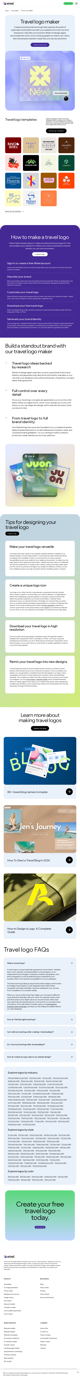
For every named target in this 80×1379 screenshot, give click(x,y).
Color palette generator (12, 1311)
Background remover (11, 1294)
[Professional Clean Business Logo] (31, 145)
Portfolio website (10, 1355)
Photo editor (8, 1291)
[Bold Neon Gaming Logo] (31, 163)
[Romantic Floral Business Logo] (31, 181)
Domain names (9, 1345)
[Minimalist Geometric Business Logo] (66, 163)
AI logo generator (48, 605)
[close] (78, 1372)
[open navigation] (76, 3)
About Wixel (44, 1294)
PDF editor (8, 1301)
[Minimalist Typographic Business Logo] (66, 145)
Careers (43, 1348)
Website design (9, 1332)
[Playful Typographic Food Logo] (13, 145)
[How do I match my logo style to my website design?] (40, 1057)
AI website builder (10, 1341)
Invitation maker (10, 1307)
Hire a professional (47, 1297)
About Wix (44, 1328)
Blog (42, 1284)
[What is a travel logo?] (40, 963)
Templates (8, 1284)
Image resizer (9, 1297)
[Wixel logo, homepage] (8, 3)
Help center (44, 1287)
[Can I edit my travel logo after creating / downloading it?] (40, 1032)
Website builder (9, 1328)
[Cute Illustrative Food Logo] (31, 198)
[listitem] (40, 558)
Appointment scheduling (13, 1351)
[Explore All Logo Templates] (14, 211)
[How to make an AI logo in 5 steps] (40, 768)
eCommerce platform (11, 1338)
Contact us (44, 1332)
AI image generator (11, 1287)
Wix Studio (8, 1361)
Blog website (8, 1358)
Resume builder (9, 1304)
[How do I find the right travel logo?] (40, 1019)
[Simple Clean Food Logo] (49, 198)
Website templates (11, 1335)
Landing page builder (12, 1348)
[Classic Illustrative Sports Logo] (66, 181)
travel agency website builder (37, 679)
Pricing (42, 1291)
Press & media (45, 1335)
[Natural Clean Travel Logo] (49, 181)
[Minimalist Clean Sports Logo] (49, 145)
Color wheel (8, 1314)
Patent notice (45, 1341)
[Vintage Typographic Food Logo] (13, 181)
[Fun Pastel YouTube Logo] (13, 163)
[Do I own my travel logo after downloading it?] (40, 1044)
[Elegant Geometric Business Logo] (13, 198)
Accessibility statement (48, 1338)
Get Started (68, 3)
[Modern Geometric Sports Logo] (49, 163)
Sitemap (43, 1345)
